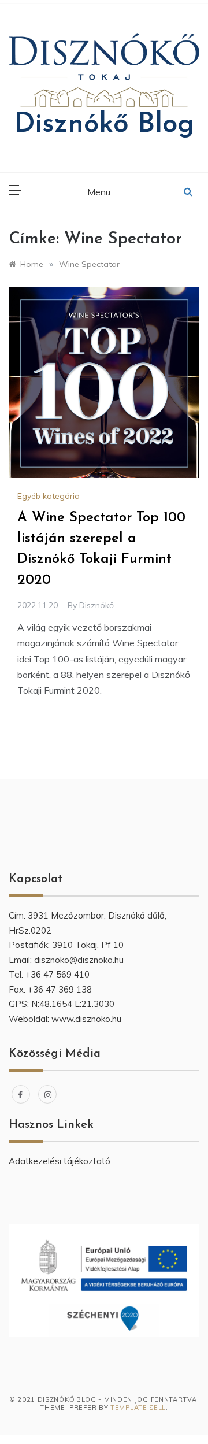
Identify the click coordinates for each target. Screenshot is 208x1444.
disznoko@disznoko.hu (79, 959)
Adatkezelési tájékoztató (59, 1161)
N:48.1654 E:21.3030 (72, 1003)
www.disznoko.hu (86, 1018)
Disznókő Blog (104, 125)
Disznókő (96, 605)
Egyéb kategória (48, 496)
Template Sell (138, 1408)
